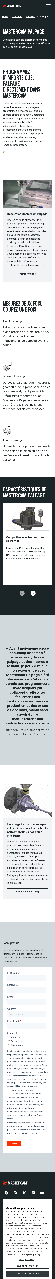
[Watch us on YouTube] (42, 1193)
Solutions (17, 16)
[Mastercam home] (12, 5)
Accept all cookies (27, 1274)
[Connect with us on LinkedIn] (33, 1193)
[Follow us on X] (24, 1193)
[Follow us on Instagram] (15, 1193)
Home (5, 16)
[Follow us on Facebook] (6, 1193)
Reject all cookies (27, 1266)
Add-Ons (30, 16)
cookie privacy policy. (30, 1254)
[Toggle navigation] (48, 6)
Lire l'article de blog (27, 891)
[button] (33, 593)
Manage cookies (26, 1259)
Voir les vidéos (27, 273)
